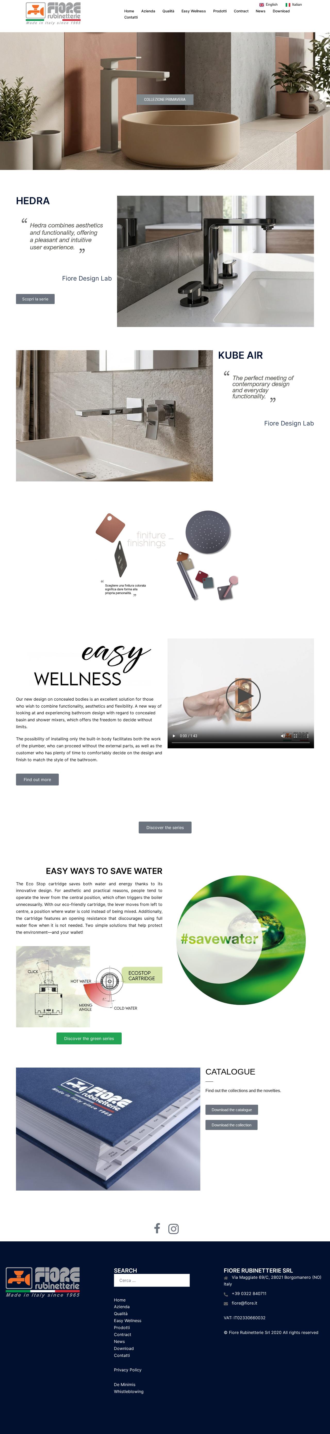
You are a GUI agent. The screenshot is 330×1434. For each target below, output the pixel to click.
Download (281, 11)
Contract (241, 11)
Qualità (168, 11)
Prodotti (220, 11)
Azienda (148, 11)
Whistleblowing (129, 1391)
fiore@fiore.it (244, 1303)
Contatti (131, 17)
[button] (8, 101)
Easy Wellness (194, 11)
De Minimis (124, 1384)
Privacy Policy (128, 1369)
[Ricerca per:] (152, 1280)
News (261, 11)
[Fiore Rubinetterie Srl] (53, 13)
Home (129, 11)
